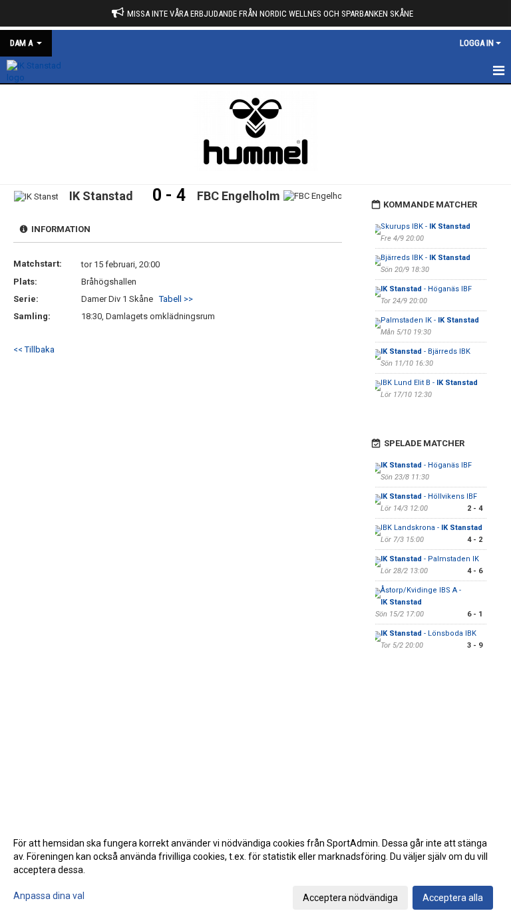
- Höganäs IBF (426, 289)
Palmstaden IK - (430, 320)
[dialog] (255, 870)
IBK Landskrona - (431, 527)
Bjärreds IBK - (425, 257)
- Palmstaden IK (430, 559)
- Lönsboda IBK (428, 633)
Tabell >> (176, 299)
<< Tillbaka (34, 349)
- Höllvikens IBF (429, 496)
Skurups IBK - (425, 226)
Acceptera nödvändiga (350, 897)
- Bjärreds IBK (425, 351)
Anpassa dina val (49, 895)
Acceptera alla (453, 897)
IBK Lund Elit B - (429, 382)
